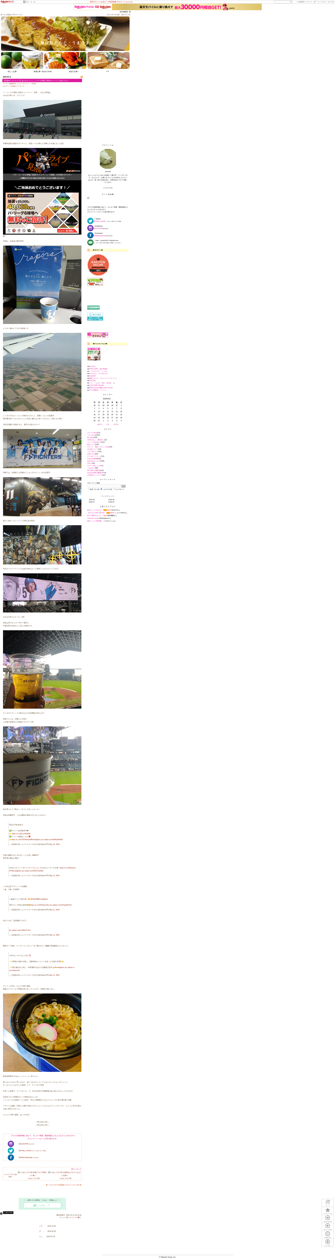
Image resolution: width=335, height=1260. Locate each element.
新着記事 (328, 1237)
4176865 (124, 12)
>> (304, 2)
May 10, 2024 (54, 844)
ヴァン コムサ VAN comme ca (102, 383)
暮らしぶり (91, 444)
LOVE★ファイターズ (17, 86)
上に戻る (328, 1245)
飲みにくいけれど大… (95, 510)
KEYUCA (92, 366)
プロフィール (17, 15)
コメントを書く (75, 1217)
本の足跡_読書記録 (94, 470)
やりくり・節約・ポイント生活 (98, 447)
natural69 (92, 376)
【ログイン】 (126, 15)
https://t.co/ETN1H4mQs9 (21, 840)
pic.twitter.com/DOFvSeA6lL (32, 871)
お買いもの (91, 454)
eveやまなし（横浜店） (95, 440)
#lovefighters (36, 840)
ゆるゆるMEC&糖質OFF (95, 473)
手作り (89, 463)
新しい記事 (328, 1229)
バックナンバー (108, 496)
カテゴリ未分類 (92, 433)
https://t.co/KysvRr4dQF (21, 834)
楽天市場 (331, 2)
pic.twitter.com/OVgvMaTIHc (61, 905)
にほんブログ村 (33, 1178)
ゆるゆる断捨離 (92, 459)
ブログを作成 (321, 2)
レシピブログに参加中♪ (10, 1176)
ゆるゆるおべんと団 (94, 461)
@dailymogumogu (28, 1157)
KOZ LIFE (92, 381)
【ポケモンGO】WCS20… (96, 513)
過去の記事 (328, 1221)
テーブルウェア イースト (98, 371)
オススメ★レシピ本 (94, 466)
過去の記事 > (74, 71)
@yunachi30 (26, 1144)
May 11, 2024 (54, 876)
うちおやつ (91, 468)
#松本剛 (35, 899)
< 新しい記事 (12, 71)
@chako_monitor (32, 1151)
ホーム (3, 15)
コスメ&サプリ (92, 451)
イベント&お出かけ (94, 442)
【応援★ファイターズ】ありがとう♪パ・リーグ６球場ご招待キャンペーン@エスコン (36, 81)
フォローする (327, 1213)
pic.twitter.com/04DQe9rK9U (52, 840)
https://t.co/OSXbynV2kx (39, 905)
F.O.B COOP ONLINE (96, 385)
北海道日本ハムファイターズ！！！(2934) (22, 83)
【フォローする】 (113, 15)
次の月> (116, 424)
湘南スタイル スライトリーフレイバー (103, 378)
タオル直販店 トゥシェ (97, 390)
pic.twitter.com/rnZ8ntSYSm (19, 930)
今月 (107, 424)
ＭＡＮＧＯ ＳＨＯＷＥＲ (98, 373)
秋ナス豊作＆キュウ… (95, 515)
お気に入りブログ (108, 506)
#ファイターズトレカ (31, 868)
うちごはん (91, 435)
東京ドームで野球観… (95, 521)
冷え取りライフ (92, 449)
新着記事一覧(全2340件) (43, 71)
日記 (8, 15)
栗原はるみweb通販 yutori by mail (101, 388)
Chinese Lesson (93, 518)
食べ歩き (90, 437)
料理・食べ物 (30, 2)
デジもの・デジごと (94, 456)
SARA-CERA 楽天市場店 (98, 369)
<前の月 (99, 424)
